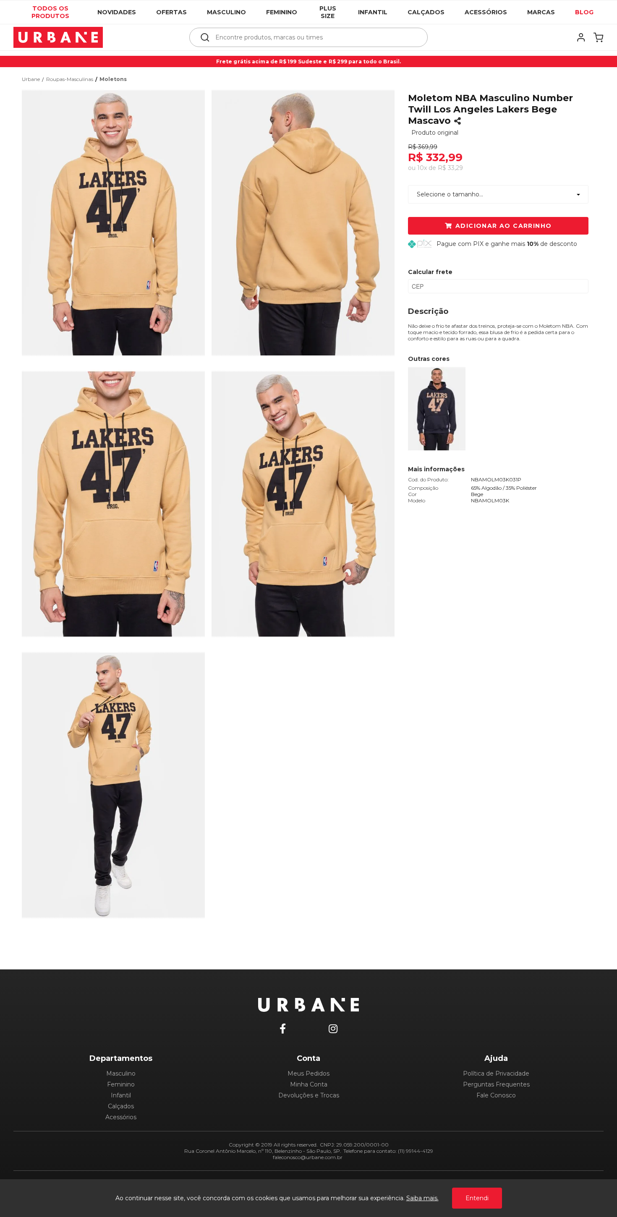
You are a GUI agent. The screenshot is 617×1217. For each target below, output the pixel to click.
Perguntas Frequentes (496, 1084)
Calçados (426, 12)
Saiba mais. (422, 1198)
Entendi (477, 1198)
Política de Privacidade (496, 1073)
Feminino (281, 12)
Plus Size (327, 12)
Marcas (541, 12)
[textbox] (314, 37)
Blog (584, 12)
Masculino (226, 12)
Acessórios (486, 12)
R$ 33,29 (450, 168)
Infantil (372, 12)
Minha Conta (308, 1084)
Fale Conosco (496, 1095)
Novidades (116, 12)
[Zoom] (117, 222)
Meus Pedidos (308, 1073)
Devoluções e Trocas (308, 1095)
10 (422, 168)
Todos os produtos (50, 12)
